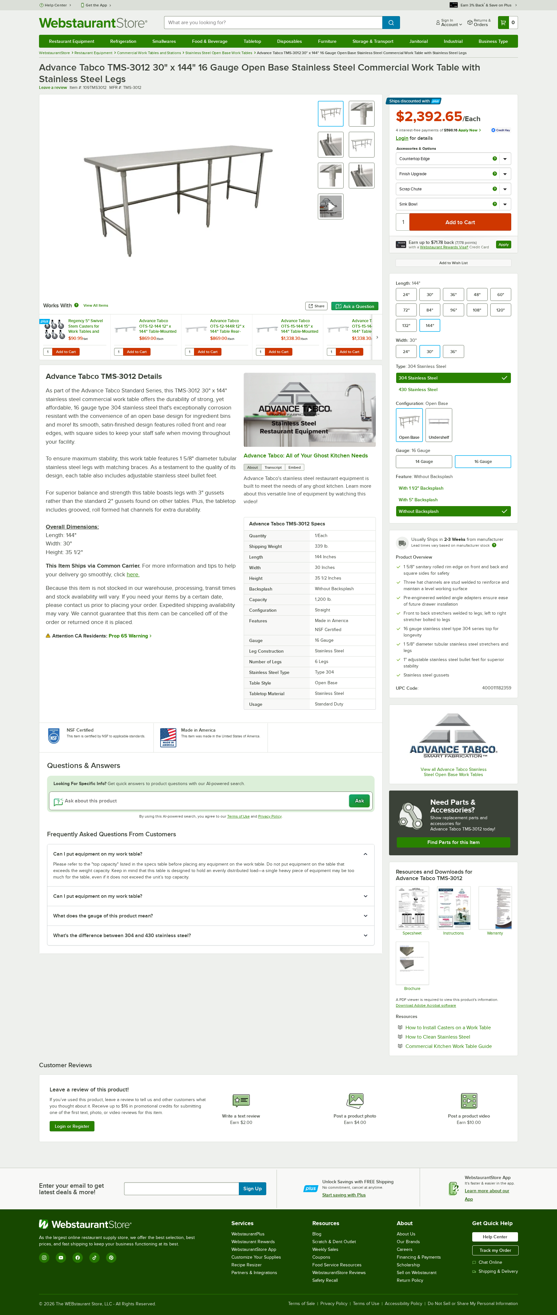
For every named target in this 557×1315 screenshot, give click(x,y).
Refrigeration (123, 41)
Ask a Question (358, 306)
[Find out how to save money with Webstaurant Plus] (45, 322)
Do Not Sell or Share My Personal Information (473, 1303)
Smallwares (164, 41)
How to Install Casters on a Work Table (458, 1027)
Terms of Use (238, 816)
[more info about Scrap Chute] (494, 189)
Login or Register (72, 1126)
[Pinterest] (111, 1258)
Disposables (289, 41)
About (252, 467)
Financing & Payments (419, 1257)
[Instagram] (44, 1258)
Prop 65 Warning (128, 636)
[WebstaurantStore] (119, 1224)
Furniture (327, 41)
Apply (505, 245)
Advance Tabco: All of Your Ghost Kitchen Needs (306, 455)
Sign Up (252, 1189)
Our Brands (408, 1241)
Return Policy (410, 1280)
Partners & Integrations (254, 1272)
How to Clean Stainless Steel (458, 1037)
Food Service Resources (337, 1264)
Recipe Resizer (246, 1264)
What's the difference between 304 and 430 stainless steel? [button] (122, 935)
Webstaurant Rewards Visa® (444, 247)
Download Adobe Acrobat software (426, 1005)
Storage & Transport (373, 41)
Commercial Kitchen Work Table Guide (458, 1046)
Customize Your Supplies (256, 1257)
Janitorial (418, 41)
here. (133, 574)
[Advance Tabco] (453, 736)
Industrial (453, 41)
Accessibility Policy (403, 1303)
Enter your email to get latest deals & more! (71, 1188)
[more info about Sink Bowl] (494, 204)
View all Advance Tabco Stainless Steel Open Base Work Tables (454, 772)
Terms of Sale (301, 1303)
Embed (294, 467)
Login (402, 138)
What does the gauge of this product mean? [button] (103, 916)
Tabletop (252, 41)
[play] (309, 409)
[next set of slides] (377, 337)
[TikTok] (94, 1258)
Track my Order (495, 1250)
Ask (359, 801)
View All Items (95, 305)
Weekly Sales (325, 1249)
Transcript (273, 467)
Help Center (56, 5)
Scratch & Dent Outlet (334, 1241)
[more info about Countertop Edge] (494, 159)
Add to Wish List (453, 263)
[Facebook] (78, 1258)
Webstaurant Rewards (253, 1241)
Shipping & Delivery (498, 1271)
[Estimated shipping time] (494, 545)
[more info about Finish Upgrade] (494, 174)
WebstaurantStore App (253, 1249)
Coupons (321, 1257)
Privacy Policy (270, 816)
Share (320, 306)
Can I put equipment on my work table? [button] (97, 854)
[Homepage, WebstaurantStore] (93, 23)
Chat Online (490, 1262)
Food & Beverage (210, 41)
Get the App (96, 5)
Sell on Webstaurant (416, 1272)
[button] (331, 114)
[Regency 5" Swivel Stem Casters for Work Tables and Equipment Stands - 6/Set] (74, 337)
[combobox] (273, 22)
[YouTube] (61, 1258)
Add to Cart (66, 352)
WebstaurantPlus (248, 1234)
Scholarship (408, 1264)
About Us (406, 1234)
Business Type (493, 41)
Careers (405, 1249)
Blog (316, 1234)
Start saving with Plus (344, 1194)
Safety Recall (325, 1280)
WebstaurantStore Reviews (339, 1272)
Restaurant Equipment (71, 41)
